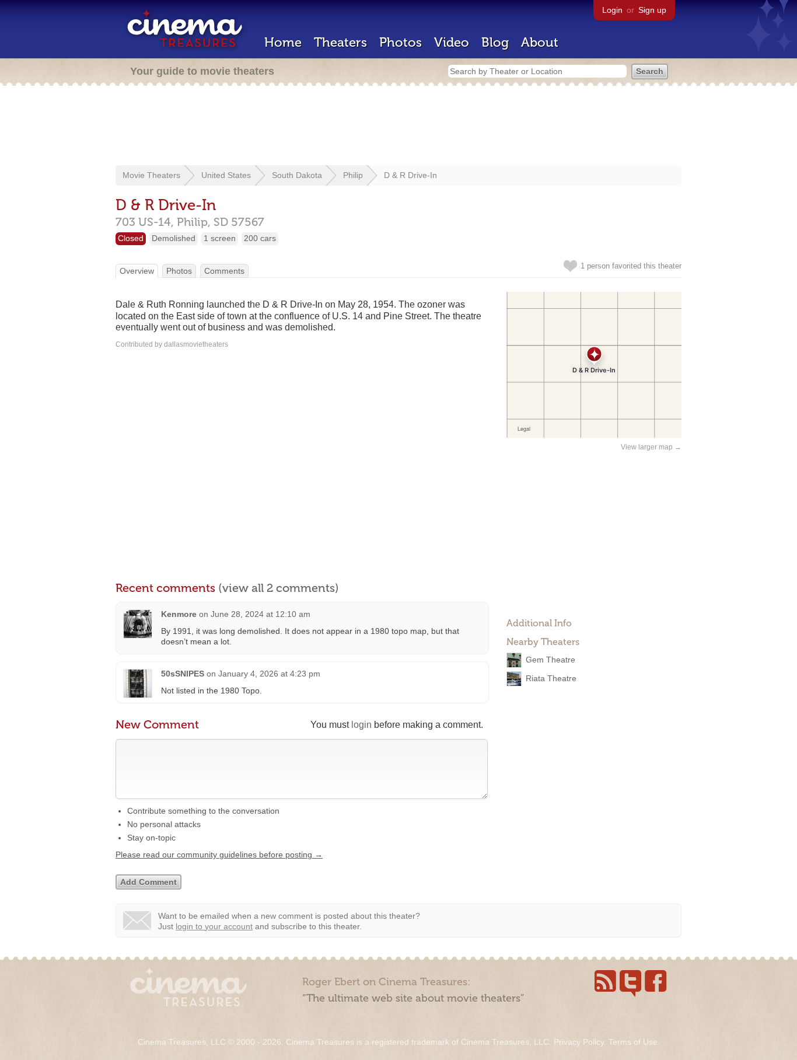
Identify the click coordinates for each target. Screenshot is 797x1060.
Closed (131, 238)
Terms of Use (633, 1042)
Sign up (652, 10)
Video (451, 42)
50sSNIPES (182, 673)
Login (612, 10)
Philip (353, 175)
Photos (400, 42)
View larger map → (651, 447)
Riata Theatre (551, 678)
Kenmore (179, 614)
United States (226, 175)
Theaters (340, 42)
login (361, 725)
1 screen (220, 238)
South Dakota (297, 175)
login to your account (214, 926)
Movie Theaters (151, 175)
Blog (495, 42)
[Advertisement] (398, 126)
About (539, 42)
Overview (137, 271)
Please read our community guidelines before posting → (219, 854)
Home (283, 42)
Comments (224, 271)
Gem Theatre (550, 659)
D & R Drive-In (410, 175)
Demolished (173, 238)
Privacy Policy (579, 1042)
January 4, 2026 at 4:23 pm (269, 673)
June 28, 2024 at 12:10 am (260, 614)
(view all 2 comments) (278, 588)
